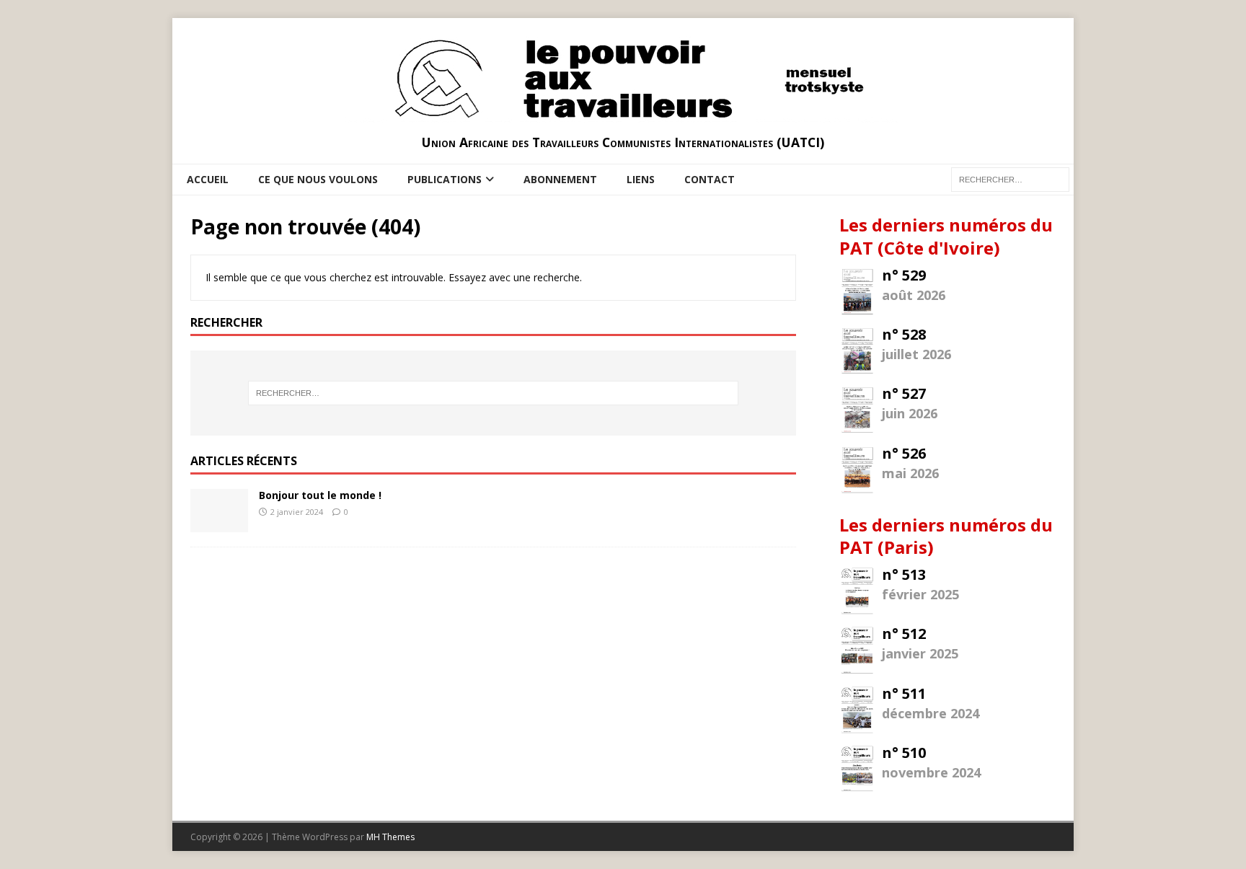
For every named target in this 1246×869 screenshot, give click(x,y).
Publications (444, 179)
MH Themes (390, 837)
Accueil (208, 179)
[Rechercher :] (493, 393)
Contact (709, 179)
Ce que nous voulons (318, 179)
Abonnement (560, 179)
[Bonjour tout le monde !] (219, 523)
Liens (641, 179)
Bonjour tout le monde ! (320, 495)
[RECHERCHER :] (1010, 178)
